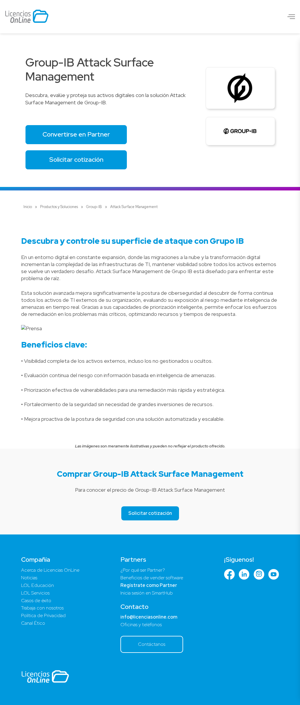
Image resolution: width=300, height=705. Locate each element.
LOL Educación (37, 585)
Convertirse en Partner (76, 134)
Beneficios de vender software (151, 578)
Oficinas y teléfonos (141, 624)
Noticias (29, 578)
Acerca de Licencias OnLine (50, 570)
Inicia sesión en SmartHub (146, 593)
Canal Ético (33, 623)
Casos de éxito (36, 600)
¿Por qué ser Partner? (142, 570)
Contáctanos (151, 644)
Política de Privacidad (43, 615)
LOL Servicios (35, 593)
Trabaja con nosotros (42, 608)
